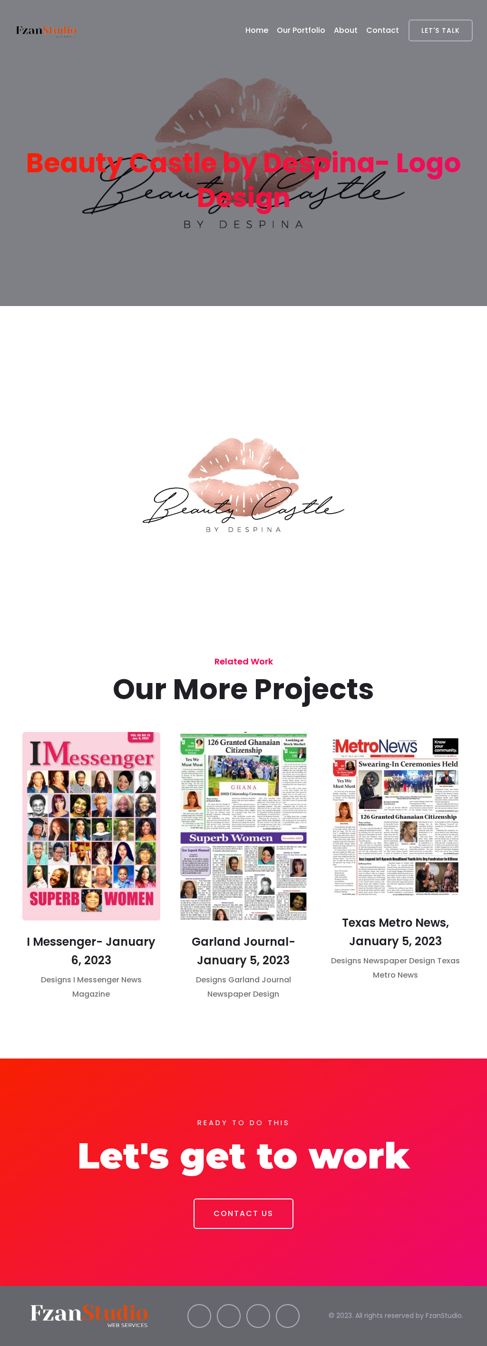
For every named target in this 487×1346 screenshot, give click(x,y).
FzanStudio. (444, 1315)
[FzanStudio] (46, 30)
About (346, 30)
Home (256, 30)
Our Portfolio (301, 30)
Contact (382, 30)
